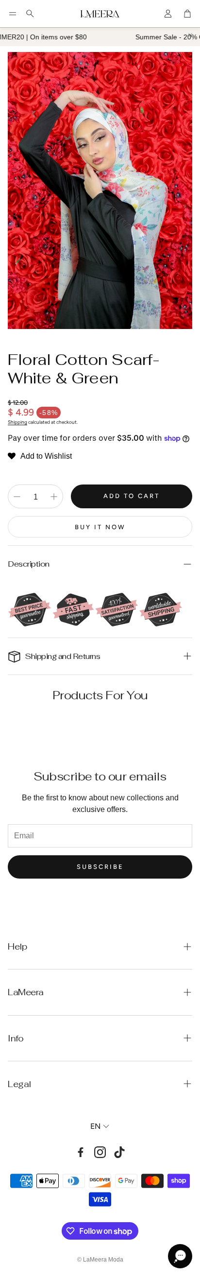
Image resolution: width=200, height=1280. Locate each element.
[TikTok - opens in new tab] (119, 1152)
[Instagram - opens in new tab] (100, 1152)
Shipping (17, 422)
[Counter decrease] (17, 496)
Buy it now (100, 527)
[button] (12, 13)
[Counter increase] (54, 496)
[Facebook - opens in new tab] (80, 1152)
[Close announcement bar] (190, 35)
